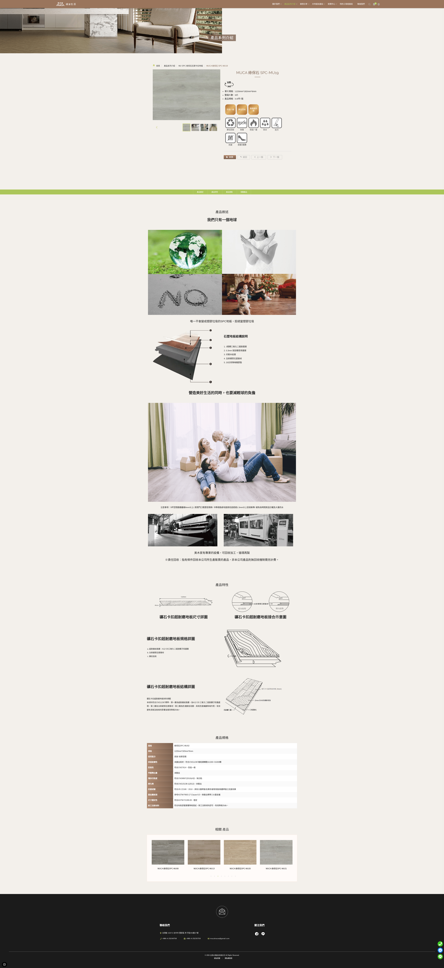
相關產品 (244, 192)
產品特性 (214, 192)
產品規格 (229, 192)
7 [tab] (232, 876)
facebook (256, 933)
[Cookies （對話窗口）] (4, 964)
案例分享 (303, 4)
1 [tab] (211, 876)
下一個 (276, 157)
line (263, 933)
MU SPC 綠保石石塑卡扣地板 (191, 66)
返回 (245, 157)
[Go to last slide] (157, 127)
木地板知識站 (317, 4)
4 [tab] (221, 876)
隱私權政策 (228, 958)
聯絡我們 (361, 4)
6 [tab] (228, 876)
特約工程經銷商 (346, 4)
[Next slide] (216, 127)
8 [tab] (235, 876)
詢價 (231, 157)
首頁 (158, 66)
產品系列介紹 (289, 4)
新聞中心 (331, 4)
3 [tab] (218, 876)
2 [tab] (214, 876)
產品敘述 (200, 192)
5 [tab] (225, 876)
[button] (186, 127)
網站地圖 (217, 958)
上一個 (260, 157)
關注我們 (259, 925)
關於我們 (276, 4)
